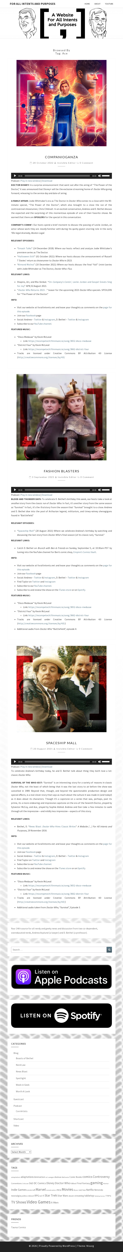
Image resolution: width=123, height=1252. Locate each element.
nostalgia (16, 1195)
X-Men (54, 1202)
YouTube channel (42, 323)
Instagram (49, 319)
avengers (51, 1177)
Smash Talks (24, 248)
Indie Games (18, 1189)
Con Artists (21, 1111)
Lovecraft (31, 1190)
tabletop (89, 1195)
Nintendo (98, 1189)
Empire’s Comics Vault (84, 552)
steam (71, 1195)
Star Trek (51, 1195)
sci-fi (41, 1195)
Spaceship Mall (26, 530)
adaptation (15, 1177)
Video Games (39, 1202)
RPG (36, 1195)
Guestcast (19, 1099)
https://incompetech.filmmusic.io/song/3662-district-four (58, 349)
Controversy (101, 1177)
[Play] (15, 175)
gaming (96, 1182)
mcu (59, 1189)
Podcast (18, 1105)
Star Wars (62, 1195)
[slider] (106, 175)
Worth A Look (23, 1091)
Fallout (73, 1183)
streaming (79, 1195)
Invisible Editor (66, 163)
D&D (31, 1183)
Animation (39, 1177)
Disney (50, 1183)
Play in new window (30, 180)
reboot (31, 1195)
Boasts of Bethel (24, 1058)
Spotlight (21, 1078)
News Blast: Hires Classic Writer (52, 826)
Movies (67, 1189)
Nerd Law (20, 1064)
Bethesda (65, 1177)
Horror (106, 1183)
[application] (61, 176)
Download (47, 180)
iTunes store (65, 589)
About (97, 3)
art (47, 1177)
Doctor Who (62, 1183)
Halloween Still (26, 256)
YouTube (109, 3)
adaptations (27, 1177)
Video (16, 1125)
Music (76, 1190)
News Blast (21, 1071)
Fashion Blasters (61, 471)
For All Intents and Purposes (32, 4)
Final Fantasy (83, 1183)
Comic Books (75, 1177)
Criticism (25, 1183)
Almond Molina (26, 264)
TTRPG (108, 1196)
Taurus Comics (18, 1227)
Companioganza (61, 157)
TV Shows (18, 1202)
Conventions (16, 1183)
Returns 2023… (32, 289)
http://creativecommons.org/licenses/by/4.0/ (41, 357)
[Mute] (99, 175)
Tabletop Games (99, 1196)
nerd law (82, 1190)
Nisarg (90, 1245)
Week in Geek (22, 1084)
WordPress (69, 1245)
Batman (58, 1177)
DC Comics (40, 1183)
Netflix (90, 1189)
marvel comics (51, 1190)
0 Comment (86, 163)
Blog (16, 1053)
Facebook (31, 315)
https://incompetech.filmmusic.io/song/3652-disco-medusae (59, 340)
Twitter (38, 319)
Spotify (81, 589)
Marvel (41, 1189)
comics (87, 1177)
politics (24, 1196)
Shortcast (19, 1118)
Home (87, 3)
